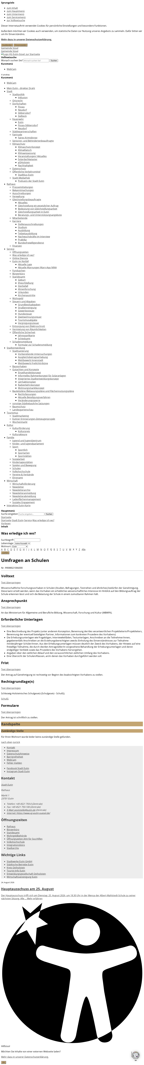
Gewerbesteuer (26, 310)
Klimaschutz (18, 143)
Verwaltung (18, 196)
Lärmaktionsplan (27, 381)
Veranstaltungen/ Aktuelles (32, 156)
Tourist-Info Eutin (16, 870)
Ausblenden (7, 45)
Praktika (22, 239)
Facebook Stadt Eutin (18, 768)
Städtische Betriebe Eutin (20, 864)
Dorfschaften (19, 103)
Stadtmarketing (20, 415)
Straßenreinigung (27, 307)
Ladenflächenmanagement (26, 499)
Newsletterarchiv (21, 490)
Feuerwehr (18, 119)
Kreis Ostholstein (16, 867)
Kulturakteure (19, 434)
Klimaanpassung (27, 153)
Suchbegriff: (7, 539)
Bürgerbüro (18, 273)
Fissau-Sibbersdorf (28, 125)
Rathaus (11, 184)
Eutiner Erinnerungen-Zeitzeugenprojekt (33, 418)
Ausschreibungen (21, 193)
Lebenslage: (7, 543)
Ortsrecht (17, 100)
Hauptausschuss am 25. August (27, 888)
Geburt (22, 279)
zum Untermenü (15, 14)
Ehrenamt (17, 477)
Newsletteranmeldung (24, 493)
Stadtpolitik (18, 94)
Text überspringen (11, 582)
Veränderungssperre (29, 400)
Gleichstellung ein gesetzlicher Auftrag (38, 205)
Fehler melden (14, 763)
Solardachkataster (27, 159)
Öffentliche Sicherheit (23, 332)
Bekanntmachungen (23, 190)
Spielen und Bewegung (24, 465)
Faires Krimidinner (28, 137)
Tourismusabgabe (27, 320)
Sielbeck (22, 116)
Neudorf (22, 109)
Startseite (6, 520)
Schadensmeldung (22, 341)
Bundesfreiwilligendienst (31, 242)
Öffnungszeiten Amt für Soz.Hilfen (24, 838)
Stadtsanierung (20, 350)
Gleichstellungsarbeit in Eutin (33, 211)
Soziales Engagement (23, 502)
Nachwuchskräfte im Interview (34, 236)
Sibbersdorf (24, 112)
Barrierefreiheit (15, 756)
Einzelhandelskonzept (29, 372)
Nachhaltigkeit (25, 165)
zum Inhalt (12, 8)
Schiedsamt (24, 338)
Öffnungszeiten (20, 252)
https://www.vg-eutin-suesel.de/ (28, 813)
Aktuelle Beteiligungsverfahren (34, 397)
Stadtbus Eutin (26, 174)
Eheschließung (25, 282)
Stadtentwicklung (16, 347)
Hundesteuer (25, 313)
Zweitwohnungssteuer (30, 316)
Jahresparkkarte (26, 335)
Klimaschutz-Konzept (29, 146)
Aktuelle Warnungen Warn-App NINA (37, 267)
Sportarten (24, 452)
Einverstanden (20, 45)
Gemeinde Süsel (9, 48)
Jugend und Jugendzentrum (26, 440)
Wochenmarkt (19, 422)
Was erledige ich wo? (23, 255)
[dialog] (72, 1057)
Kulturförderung (21, 428)
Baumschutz (18, 406)
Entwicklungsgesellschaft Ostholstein (26, 873)
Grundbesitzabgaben (29, 304)
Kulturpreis (24, 431)
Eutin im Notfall (20, 261)
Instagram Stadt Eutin (18, 771)
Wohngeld (17, 298)
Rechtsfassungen (27, 394)
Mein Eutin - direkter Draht (21, 88)
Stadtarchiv (13, 848)
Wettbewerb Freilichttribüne (33, 363)
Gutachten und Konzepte (25, 369)
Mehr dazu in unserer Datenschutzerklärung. (26, 39)
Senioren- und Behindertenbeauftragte (33, 140)
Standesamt (18, 276)
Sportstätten (25, 456)
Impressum (13, 750)
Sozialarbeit (18, 459)
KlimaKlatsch (25, 150)
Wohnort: (6, 546)
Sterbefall (23, 286)
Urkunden (23, 292)
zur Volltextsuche (16, 20)
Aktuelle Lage (25, 264)
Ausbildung (24, 230)
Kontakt (11, 747)
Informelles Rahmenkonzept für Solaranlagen (42, 375)
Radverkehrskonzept (29, 384)
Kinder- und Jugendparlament (28, 443)
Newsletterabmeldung (24, 496)
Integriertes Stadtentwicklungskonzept (38, 378)
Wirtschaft (12, 480)
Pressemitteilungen (22, 187)
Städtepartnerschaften (24, 131)
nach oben (6, 742)
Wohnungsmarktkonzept (31, 388)
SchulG (5, 698)
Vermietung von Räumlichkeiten (29, 329)
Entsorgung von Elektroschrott (28, 326)
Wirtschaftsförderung (23, 483)
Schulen (16, 468)
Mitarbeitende (19, 218)
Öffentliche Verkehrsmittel (26, 171)
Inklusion (23, 97)
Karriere (16, 221)
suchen (5, 553)
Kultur (10, 425)
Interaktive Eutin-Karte (19, 505)
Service (10, 248)
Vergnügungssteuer (28, 323)
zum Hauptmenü (16, 11)
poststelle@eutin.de (21, 810)
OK (3, 1062)
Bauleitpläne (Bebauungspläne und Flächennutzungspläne (43, 391)
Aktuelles (23, 202)
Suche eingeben (9, 513)
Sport (15, 446)
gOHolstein (24, 162)
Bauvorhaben (19, 366)
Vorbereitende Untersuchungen (35, 354)
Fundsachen (18, 270)
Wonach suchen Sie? (12, 60)
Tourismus (12, 412)
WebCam (11, 69)
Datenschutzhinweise (18, 753)
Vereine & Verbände (23, 474)
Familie (10, 437)
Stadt (9, 91)
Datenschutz (19, 168)
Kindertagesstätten (22, 462)
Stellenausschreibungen (31, 224)
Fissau (21, 106)
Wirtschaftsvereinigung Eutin (22, 876)
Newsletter (18, 486)
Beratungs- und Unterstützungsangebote (40, 214)
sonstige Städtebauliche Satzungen (31, 403)
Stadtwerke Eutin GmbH (19, 861)
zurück (16, 742)
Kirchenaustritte (26, 295)
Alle (84, 549)
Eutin (20, 122)
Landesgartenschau (22, 409)
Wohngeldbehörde (17, 835)
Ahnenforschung (27, 289)
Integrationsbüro (16, 845)
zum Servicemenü (16, 17)
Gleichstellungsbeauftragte (26, 199)
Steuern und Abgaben (24, 301)
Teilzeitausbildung (27, 233)
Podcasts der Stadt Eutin (31, 180)
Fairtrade (17, 134)
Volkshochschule (21, 471)
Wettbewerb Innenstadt (30, 360)
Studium (22, 227)
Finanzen (17, 245)
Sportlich (23, 449)
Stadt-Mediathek (21, 177)
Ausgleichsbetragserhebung (33, 357)
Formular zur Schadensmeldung (35, 344)
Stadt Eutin (18, 520)
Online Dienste (20, 258)
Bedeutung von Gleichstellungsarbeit (37, 208)
